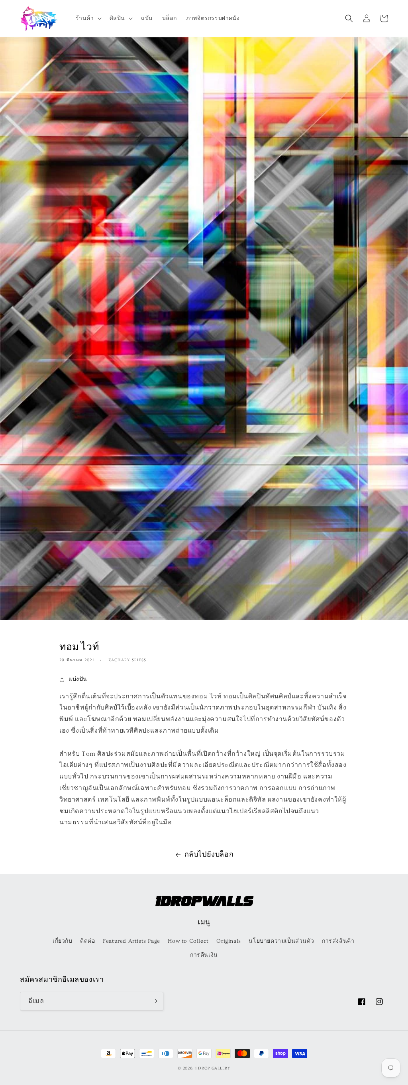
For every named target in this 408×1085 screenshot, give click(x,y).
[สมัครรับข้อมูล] (154, 1001)
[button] (88, 18)
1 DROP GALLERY (212, 1068)
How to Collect (188, 941)
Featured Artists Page (131, 941)
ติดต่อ (87, 941)
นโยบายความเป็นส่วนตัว (281, 941)
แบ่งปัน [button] (78, 679)
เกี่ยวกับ (63, 941)
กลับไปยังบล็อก (209, 854)
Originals (228, 941)
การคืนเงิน (204, 955)
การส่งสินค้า (338, 941)
